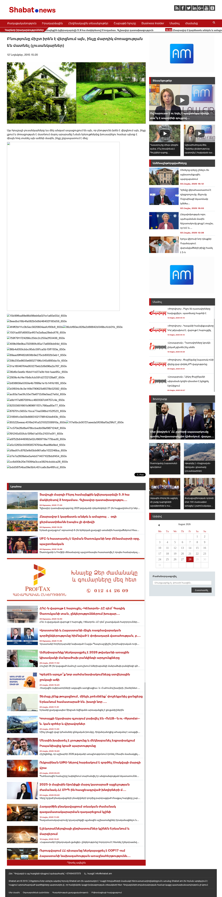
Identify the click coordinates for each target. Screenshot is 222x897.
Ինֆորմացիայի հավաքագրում (106, 892)
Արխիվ (157, 516)
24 (159, 559)
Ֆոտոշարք (160, 399)
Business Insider (153, 23)
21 (190, 553)
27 (182, 559)
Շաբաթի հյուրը (125, 23)
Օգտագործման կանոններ (36, 892)
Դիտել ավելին (76, 862)
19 (175, 553)
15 (197, 547)
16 (204, 547)
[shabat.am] (33, 13)
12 (175, 547)
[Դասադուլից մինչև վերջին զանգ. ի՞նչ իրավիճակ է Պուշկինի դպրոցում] (164, 133)
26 (175, 559)
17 (159, 553)
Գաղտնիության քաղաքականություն (70, 892)
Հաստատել (201, 590)
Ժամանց (191, 23)
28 (190, 559)
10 (159, 547)
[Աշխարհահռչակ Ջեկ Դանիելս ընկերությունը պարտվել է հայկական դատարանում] (199, 133)
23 (204, 553)
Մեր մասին (14, 892)
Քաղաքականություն (21, 23)
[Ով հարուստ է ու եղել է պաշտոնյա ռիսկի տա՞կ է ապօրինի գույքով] (182, 102)
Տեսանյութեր (162, 80)
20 (182, 553)
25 (167, 559)
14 (190, 547)
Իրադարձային (52, 23)
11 (167, 547)
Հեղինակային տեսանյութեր (88, 23)
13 (182, 547)
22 (197, 553)
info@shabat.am (103, 873)
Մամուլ (175, 23)
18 (167, 553)
